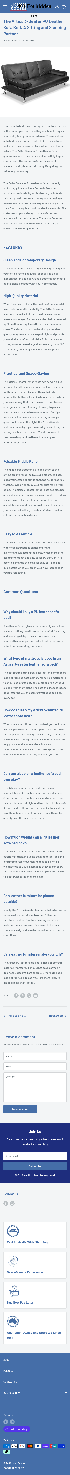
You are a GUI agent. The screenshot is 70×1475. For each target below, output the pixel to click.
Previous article (16, 1015)
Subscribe (35, 1166)
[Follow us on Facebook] (5, 1203)
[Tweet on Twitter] (29, 995)
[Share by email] (35, 995)
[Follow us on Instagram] (12, 1203)
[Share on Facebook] (16, 995)
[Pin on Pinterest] (22, 995)
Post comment (20, 1109)
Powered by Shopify (13, 1467)
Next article (56, 1015)
